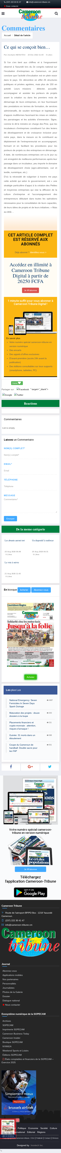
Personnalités (9, 983)
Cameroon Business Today (16, 1033)
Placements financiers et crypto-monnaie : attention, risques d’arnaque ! (22, 725)
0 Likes (49, 55)
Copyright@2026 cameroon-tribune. (16, 1138)
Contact (47, 1138)
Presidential (9, 1128)
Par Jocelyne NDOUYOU (14, 55)
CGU (32, 1138)
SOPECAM (8, 1025)
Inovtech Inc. (37, 1145)
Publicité (39, 1138)
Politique (22, 1128)
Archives (7, 1021)
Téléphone (11, 480)
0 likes (9, 554)
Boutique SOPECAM (13, 1042)
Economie (33, 1128)
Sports (7, 1132)
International (19, 1132)
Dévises (55, 1138)
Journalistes (8, 988)
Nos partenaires (10, 979)
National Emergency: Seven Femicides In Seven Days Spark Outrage (23, 703)
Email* (8, 464)
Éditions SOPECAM (12, 1055)
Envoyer (10, 518)
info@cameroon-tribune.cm (39, 2)
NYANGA (7, 1046)
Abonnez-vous (41, 590)
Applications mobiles (13, 975)
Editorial (31, 1132)
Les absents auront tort (15, 540)
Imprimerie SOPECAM (14, 1029)
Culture (53, 1128)
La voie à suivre (12, 562)
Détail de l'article (22, 35)
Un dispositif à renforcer (43, 540)
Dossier (6, 996)
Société (44, 1128)
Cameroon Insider (11, 1038)
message (9, 495)
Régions (41, 1132)
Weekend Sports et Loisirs (15, 1050)
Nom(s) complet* (14, 448)
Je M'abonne (30, 290)
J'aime (15, 383)
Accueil (7, 35)
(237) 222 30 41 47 (13, 2)
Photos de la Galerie (13, 992)
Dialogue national (11, 1000)
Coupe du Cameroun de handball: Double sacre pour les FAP (23, 747)
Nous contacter (12, 6)
